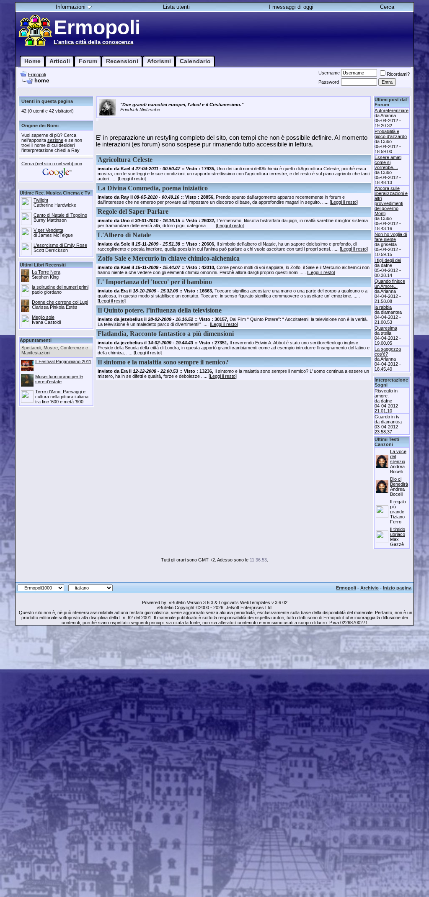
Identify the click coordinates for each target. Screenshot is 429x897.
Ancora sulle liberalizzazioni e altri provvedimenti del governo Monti (391, 201)
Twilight (41, 199)
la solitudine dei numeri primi (60, 287)
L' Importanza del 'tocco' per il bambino (155, 281)
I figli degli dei (388, 260)
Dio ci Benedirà (399, 482)
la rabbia (383, 307)
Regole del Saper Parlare (133, 211)
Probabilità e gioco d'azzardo (391, 134)
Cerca (387, 7)
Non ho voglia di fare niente (391, 237)
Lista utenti (176, 7)
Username (329, 72)
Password (328, 82)
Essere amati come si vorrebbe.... (388, 162)
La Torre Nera (46, 271)
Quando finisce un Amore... (390, 284)
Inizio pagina (397, 587)
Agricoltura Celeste (125, 159)
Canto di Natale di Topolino (60, 215)
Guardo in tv (387, 416)
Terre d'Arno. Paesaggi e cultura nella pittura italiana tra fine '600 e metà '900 (61, 396)
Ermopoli (37, 74)
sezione (55, 140)
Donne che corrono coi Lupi (60, 302)
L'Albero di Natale (124, 234)
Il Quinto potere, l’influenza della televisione (160, 310)
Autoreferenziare (391, 110)
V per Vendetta (48, 230)
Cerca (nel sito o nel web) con (51, 163)
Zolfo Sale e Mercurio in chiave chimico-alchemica (169, 258)
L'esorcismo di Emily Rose (60, 245)
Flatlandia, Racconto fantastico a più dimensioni (166, 333)
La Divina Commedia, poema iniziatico (153, 188)
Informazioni (70, 7)
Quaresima (386, 328)
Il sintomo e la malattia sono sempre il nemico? (163, 362)
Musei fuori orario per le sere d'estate (59, 379)
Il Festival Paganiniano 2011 (63, 361)
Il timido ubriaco (397, 532)
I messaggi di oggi (291, 7)
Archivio (369, 587)
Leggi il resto (132, 178)
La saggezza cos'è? (388, 351)
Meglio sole (43, 317)
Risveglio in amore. (386, 393)
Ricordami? (398, 74)
